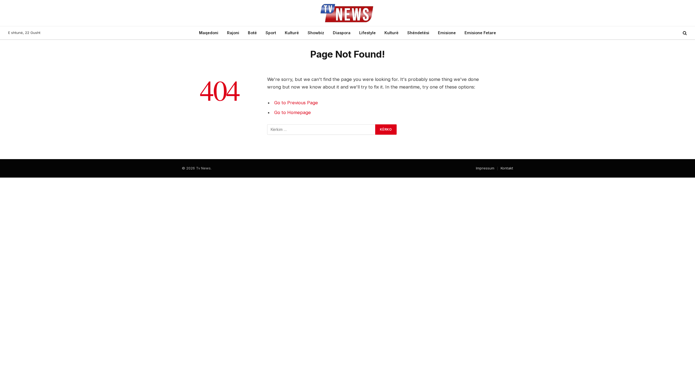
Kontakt (507, 168)
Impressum (485, 168)
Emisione (447, 32)
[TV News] (347, 13)
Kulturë (292, 32)
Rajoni (233, 32)
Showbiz (316, 32)
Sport (271, 32)
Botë (252, 32)
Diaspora (341, 32)
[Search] (684, 33)
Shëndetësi (418, 32)
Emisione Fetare (480, 32)
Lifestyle (367, 32)
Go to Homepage (292, 112)
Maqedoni (208, 32)
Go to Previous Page (296, 102)
